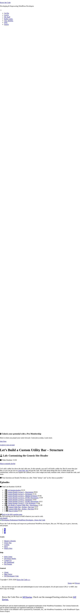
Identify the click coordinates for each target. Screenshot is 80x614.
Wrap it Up (13, 511)
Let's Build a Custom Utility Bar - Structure (22, 505)
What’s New (8, 548)
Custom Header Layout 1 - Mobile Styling (22, 496)
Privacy (77, 583)
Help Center (8, 557)
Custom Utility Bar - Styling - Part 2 (21, 509)
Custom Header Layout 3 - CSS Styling (21, 503)
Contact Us (8, 560)
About (6, 572)
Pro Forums (8, 564)
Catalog (6, 545)
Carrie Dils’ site (23, 470)
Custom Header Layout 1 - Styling (19, 494)
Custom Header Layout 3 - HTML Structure (23, 501)
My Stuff (7, 17)
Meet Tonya (8, 574)
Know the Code (5, 2)
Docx (6, 546)
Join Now (3, 441)
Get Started (3, 518)
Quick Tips (7, 543)
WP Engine (27, 597)
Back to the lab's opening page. (12, 514)
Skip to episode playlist (7, 463)
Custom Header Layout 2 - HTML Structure (23, 498)
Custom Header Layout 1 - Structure (20, 492)
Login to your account (7, 445)
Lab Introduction (14, 490)
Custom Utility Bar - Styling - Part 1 (21, 507)
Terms (70, 583)
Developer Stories (10, 558)
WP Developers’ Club (11, 576)
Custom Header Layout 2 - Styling (19, 499)
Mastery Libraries (10, 541)
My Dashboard (9, 562)
